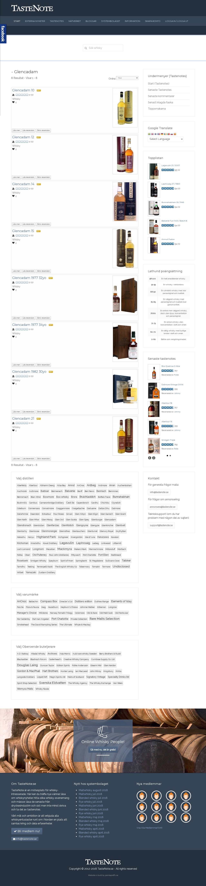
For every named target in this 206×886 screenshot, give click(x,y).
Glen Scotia (71, 519)
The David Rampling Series (44, 624)
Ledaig (95, 543)
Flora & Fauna (32, 607)
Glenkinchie (107, 525)
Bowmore (48, 496)
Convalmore (48, 508)
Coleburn (21, 508)
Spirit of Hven (67, 561)
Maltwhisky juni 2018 (91, 805)
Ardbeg (91, 485)
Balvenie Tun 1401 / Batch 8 (174, 221)
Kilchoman (22, 543)
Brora (74, 496)
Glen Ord (59, 519)
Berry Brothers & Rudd (110, 653)
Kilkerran (101, 607)
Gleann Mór (96, 665)
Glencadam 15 (23, 231)
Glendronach (24, 525)
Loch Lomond (23, 549)
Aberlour (33, 485)
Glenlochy (22, 531)
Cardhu (94, 503)
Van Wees (117, 683)
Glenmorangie (49, 531)
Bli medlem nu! (28, 831)
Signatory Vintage (95, 676)
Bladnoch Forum (38, 659)
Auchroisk (22, 491)
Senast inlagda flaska (160, 102)
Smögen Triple (168, 440)
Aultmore (33, 491)
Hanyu (31, 537)
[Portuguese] (168, 134)
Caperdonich (83, 503)
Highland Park (46, 536)
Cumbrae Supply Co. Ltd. (103, 659)
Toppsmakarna (157, 108)
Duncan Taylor (47, 665)
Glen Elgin (93, 514)
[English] (152, 134)
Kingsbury (108, 671)
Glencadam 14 (23, 184)
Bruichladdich (88, 496)
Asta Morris (65, 653)
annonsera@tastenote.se (162, 507)
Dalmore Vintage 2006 (172, 384)
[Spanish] (175, 134)
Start (17, 21)
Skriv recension (43, 130)
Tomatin (96, 566)
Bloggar (91, 21)
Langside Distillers (26, 677)
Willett (20, 572)
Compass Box (48, 601)
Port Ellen (103, 554)
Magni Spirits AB (57, 677)
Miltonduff (110, 549)
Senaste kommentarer (161, 96)
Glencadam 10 (23, 90)
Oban (27, 555)
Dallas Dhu (103, 508)
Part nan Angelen (40, 619)
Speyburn (53, 561)
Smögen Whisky (38, 561)
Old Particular (121, 613)
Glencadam (110, 519)
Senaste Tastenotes (160, 89)
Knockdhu (36, 543)
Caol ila (70, 502)
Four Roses (58, 514)
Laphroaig (83, 543)
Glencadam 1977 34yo (29, 325)
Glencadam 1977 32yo (29, 278)
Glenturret (92, 531)
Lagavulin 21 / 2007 (171, 165)
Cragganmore (63, 508)
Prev (149, 458)
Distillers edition (83, 601)
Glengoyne (82, 525)
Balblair (45, 491)
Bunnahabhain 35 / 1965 (173, 202)
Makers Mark (80, 549)
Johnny (177, 393)
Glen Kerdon (110, 665)
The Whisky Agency (77, 683)
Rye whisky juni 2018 (91, 813)
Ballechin (33, 601)
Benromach (22, 497)
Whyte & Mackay (82, 624)
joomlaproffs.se (111, 875)
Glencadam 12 (23, 137)
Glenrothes (64, 531)
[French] (159, 134)
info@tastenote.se (159, 492)
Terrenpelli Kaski (45, 566)
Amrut (71, 485)
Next (153, 458)
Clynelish (116, 503)
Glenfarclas (53, 525)
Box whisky (62, 496)
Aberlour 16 (167, 421)
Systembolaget (110, 21)
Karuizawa (103, 537)
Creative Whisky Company (76, 659)
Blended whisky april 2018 (94, 832)
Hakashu (21, 537)
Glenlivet (120, 525)
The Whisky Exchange (100, 683)
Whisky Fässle (42, 689)
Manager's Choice (27, 612)
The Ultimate (66, 624)
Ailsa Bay (61, 485)
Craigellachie (78, 508)
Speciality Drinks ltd (118, 676)
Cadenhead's (55, 659)
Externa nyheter (35, 21)
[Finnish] (155, 134)
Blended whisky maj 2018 (94, 821)
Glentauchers (78, 531)
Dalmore (116, 508)
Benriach (101, 491)
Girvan (69, 514)
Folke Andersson (80, 665)
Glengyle (95, 525)
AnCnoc (80, 485)
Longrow (112, 607)
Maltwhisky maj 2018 (91, 817)
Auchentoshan (124, 485)
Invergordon (77, 537)
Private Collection (79, 619)
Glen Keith (22, 519)
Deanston (35, 514)
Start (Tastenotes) (158, 83)
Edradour (46, 514)
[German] (162, 134)
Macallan (50, 549)
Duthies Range (101, 601)
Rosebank (22, 560)
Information (132, 21)
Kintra (118, 671)
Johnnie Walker (87, 607)
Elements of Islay (121, 601)
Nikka (20, 555)
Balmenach (56, 491)
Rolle (176, 449)
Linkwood (105, 543)
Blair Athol (36, 497)
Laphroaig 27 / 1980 (171, 184)
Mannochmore (96, 549)
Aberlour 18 (167, 403)
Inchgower (63, 537)
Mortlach (121, 549)
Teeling (31, 566)
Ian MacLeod (81, 671)
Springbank (81, 561)
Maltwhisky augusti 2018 (93, 790)
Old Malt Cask (106, 613)
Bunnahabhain (121, 496)
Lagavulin (67, 543)
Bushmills (22, 503)
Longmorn (38, 549)
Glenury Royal (106, 531)
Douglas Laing (27, 665)
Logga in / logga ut (176, 21)
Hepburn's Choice (69, 607)
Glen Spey (84, 519)
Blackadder (22, 659)
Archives (52, 653)
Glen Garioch (107, 514)
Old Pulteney (40, 554)
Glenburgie (96, 519)
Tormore (106, 566)
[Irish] (165, 134)
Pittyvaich (75, 555)
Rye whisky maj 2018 (91, 824)
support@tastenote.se (161, 525)
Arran (112, 485)
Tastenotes (57, 21)
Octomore (79, 613)
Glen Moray (47, 519)
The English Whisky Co (66, 566)
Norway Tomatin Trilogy (61, 613)
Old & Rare (92, 613)
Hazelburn (53, 607)
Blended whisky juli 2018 (93, 797)
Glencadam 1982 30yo (29, 372)
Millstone (43, 613)
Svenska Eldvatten (52, 682)
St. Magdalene (96, 561)
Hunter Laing (67, 671)
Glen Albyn (80, 514)
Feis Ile (20, 607)
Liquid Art (42, 676)
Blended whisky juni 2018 (93, 809)
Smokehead (23, 624)
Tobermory (84, 566)
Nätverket (75, 21)
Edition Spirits (63, 665)
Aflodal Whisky (38, 653)
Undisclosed (121, 566)
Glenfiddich (67, 525)
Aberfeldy (22, 485)
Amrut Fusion (168, 239)
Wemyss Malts (25, 688)
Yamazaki (31, 572)
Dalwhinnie (22, 514)
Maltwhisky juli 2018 (90, 794)
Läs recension (28, 130)
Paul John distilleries (59, 555)
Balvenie (70, 491)
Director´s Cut (66, 601)
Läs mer (16, 130)
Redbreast (116, 555)
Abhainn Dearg (47, 485)
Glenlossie (34, 531)
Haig (43, 607)
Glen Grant (120, 514)
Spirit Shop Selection (27, 683)
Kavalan (115, 537)
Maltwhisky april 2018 (91, 828)
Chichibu (105, 503)
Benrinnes (113, 491)
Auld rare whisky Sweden (85, 653)
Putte (176, 375)
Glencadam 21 (23, 418)
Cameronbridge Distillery (52, 503)
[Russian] (171, 134)
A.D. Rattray (22, 653)
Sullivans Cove (112, 561)
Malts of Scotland (76, 677)
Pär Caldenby (23, 619)
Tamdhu (21, 566)
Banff (79, 491)
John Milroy (95, 671)
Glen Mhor (34, 519)
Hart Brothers (50, 671)
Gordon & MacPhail (28, 671)
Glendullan (38, 525)
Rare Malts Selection (104, 618)
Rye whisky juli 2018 (90, 801)
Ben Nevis (89, 491)
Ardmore (102, 485)
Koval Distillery (50, 543)
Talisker (126, 560)
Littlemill (117, 543)
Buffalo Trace (104, 497)
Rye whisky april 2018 (91, 836)
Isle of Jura (90, 537)
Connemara (34, 508)
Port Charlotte (89, 555)
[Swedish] (149, 134)
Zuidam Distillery (46, 572)
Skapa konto (152, 21)
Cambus (33, 503)
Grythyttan (121, 531)
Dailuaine (91, 508)
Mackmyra (64, 549)
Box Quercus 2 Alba (171, 366)
